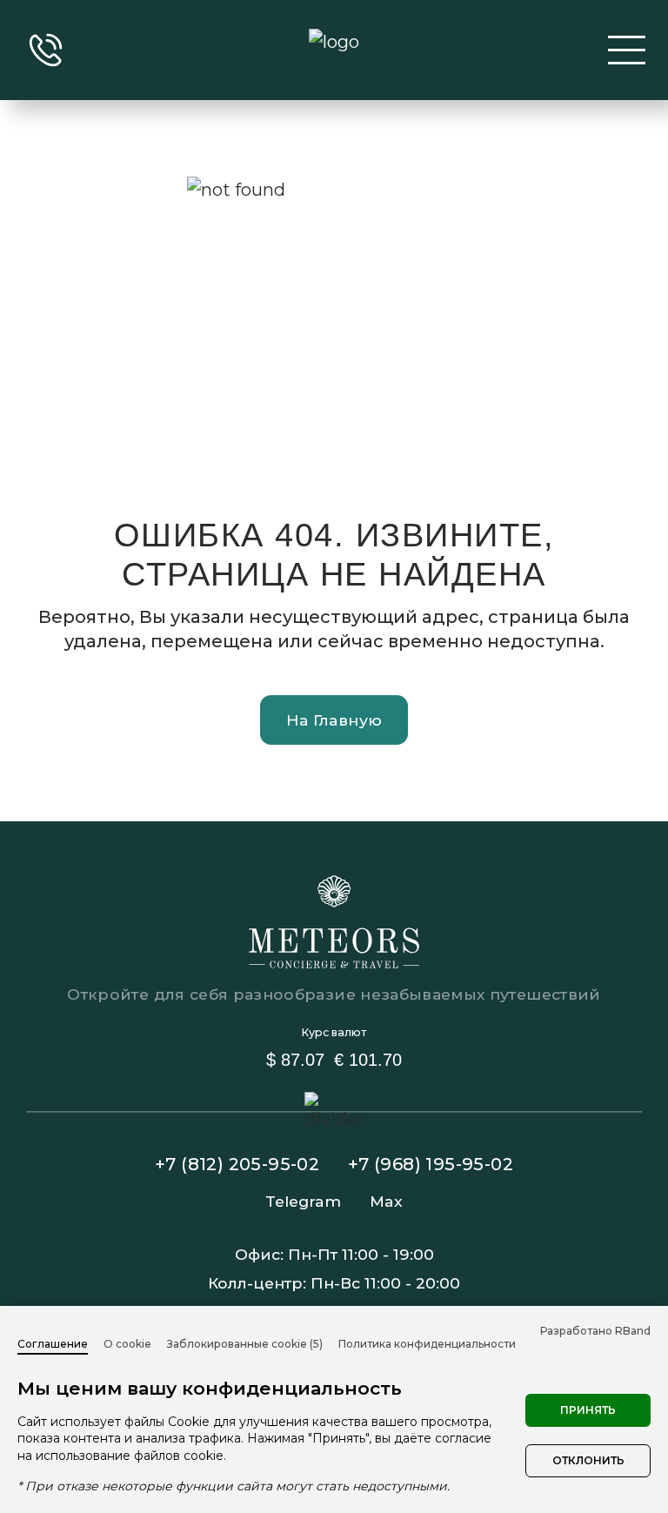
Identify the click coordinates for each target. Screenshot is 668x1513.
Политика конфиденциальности (427, 1343)
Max (386, 1201)
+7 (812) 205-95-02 (237, 1164)
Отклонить (588, 1460)
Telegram (303, 1201)
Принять (588, 1409)
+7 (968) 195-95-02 (430, 1164)
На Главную (334, 720)
